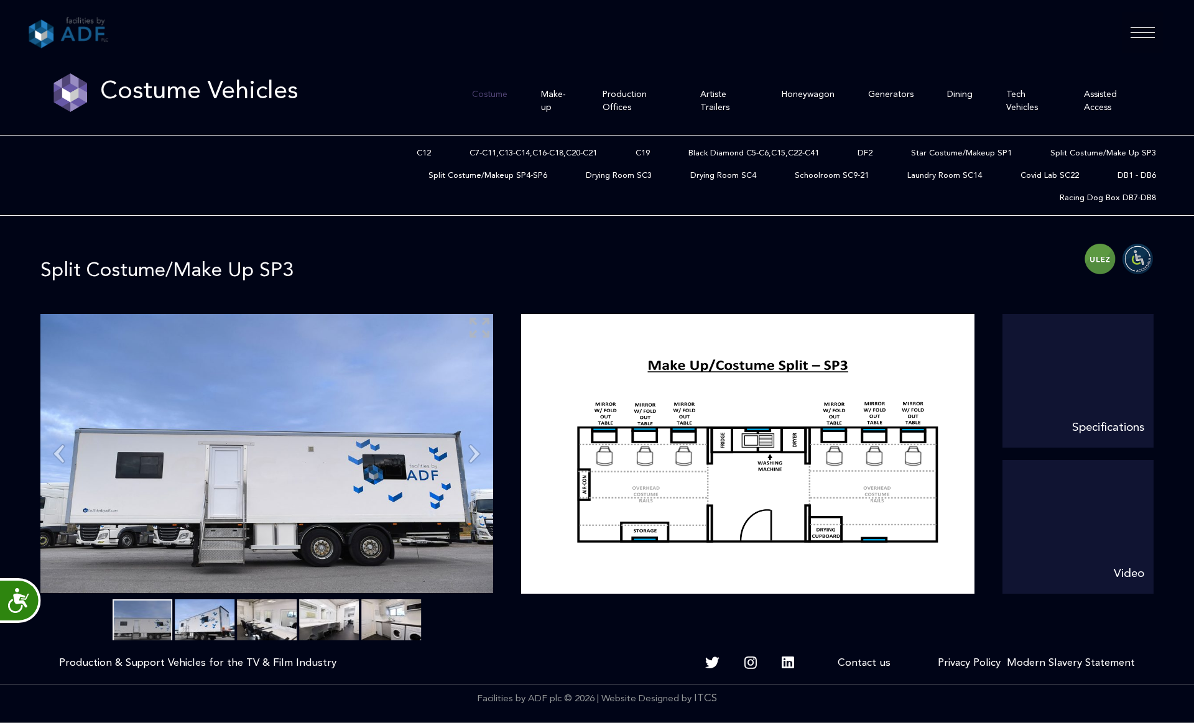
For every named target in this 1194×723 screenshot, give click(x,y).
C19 (643, 153)
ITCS (705, 698)
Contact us (866, 663)
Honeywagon (808, 94)
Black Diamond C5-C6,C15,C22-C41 (753, 153)
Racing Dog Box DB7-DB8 (1108, 198)
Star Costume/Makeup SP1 (961, 153)
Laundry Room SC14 (944, 176)
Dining (960, 94)
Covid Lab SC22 (1049, 176)
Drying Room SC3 (619, 176)
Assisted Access (1100, 101)
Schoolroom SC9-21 (832, 176)
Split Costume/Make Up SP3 (1103, 153)
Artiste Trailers (714, 101)
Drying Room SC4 (723, 176)
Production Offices (625, 101)
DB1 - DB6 (1137, 176)
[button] (1142, 32)
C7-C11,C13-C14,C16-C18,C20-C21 (533, 153)
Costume (489, 94)
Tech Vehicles (1022, 101)
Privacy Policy (969, 663)
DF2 (865, 153)
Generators (891, 94)
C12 (424, 153)
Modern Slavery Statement (1068, 663)
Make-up (553, 101)
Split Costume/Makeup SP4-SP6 (487, 176)
